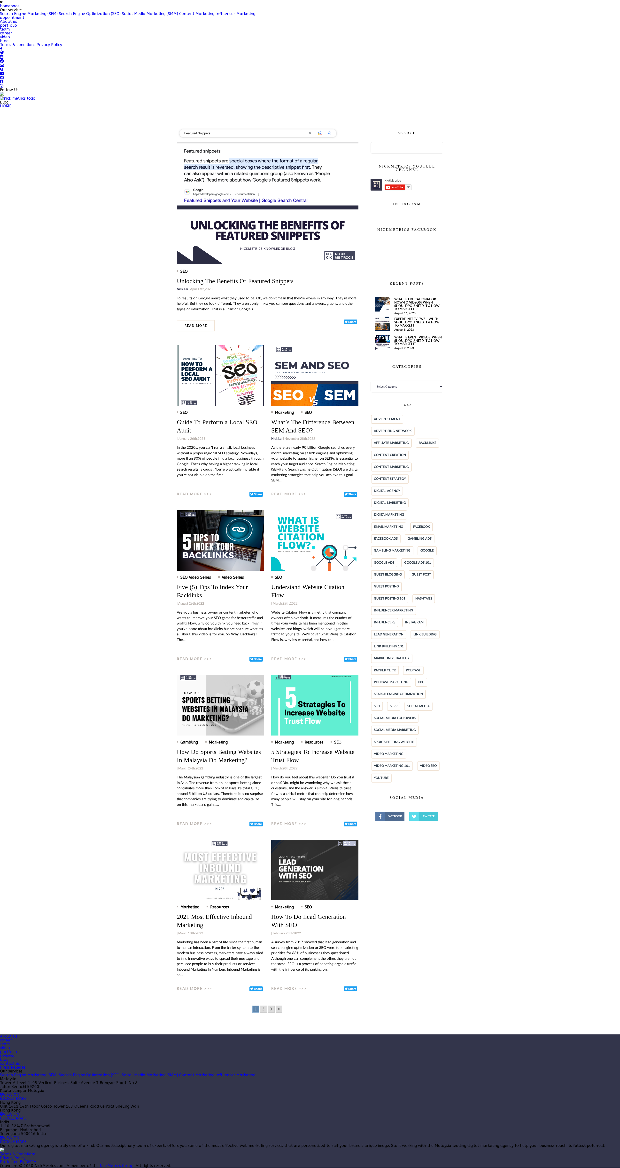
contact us (10, 1063)
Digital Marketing (390, 502)
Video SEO (428, 766)
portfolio (8, 25)
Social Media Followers (395, 718)
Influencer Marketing (235, 13)
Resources (314, 742)
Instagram (414, 622)
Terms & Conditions (18, 1154)
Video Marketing (388, 754)
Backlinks (427, 443)
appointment (12, 17)
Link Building (425, 634)
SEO (377, 706)
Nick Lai (182, 289)
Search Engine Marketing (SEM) (29, 13)
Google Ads (384, 562)
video (5, 37)
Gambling (189, 742)
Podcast (413, 670)
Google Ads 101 (417, 562)
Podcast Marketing (391, 682)
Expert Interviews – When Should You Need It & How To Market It (417, 322)
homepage (10, 6)
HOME (5, 106)
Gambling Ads (420, 538)
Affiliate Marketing (391, 443)
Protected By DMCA (18, 1162)
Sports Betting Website (394, 742)
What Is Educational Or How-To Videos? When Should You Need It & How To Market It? (417, 304)
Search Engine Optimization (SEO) (90, 13)
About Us (8, 1036)
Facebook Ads (386, 538)
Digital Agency (387, 491)
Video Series (233, 577)
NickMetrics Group (116, 1165)
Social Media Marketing (395, 730)
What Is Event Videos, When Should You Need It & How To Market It (418, 340)
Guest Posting (386, 586)
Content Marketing (196, 13)
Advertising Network (393, 431)
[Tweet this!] (350, 322)
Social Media (418, 706)
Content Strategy (390, 478)
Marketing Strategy (392, 658)
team (5, 29)
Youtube (381, 778)
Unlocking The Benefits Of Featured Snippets (235, 281)
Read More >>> (194, 494)
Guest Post (421, 574)
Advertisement (387, 419)
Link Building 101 (389, 646)
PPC (421, 682)
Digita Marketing (389, 514)
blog (4, 41)
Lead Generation (388, 634)
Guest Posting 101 (389, 598)
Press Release (12, 1067)
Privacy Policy (49, 44)
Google (427, 550)
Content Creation (390, 455)
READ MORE (196, 326)
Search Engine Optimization (398, 694)
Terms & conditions (17, 44)
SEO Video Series (195, 577)
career (6, 33)
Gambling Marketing (392, 550)
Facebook (421, 526)
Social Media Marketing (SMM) (150, 13)
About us (8, 21)
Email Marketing (388, 526)
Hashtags (423, 598)
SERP (393, 706)
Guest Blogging (388, 574)
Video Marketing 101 (392, 766)
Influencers (384, 622)
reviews (7, 1055)
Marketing (284, 413)
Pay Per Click (385, 670)
